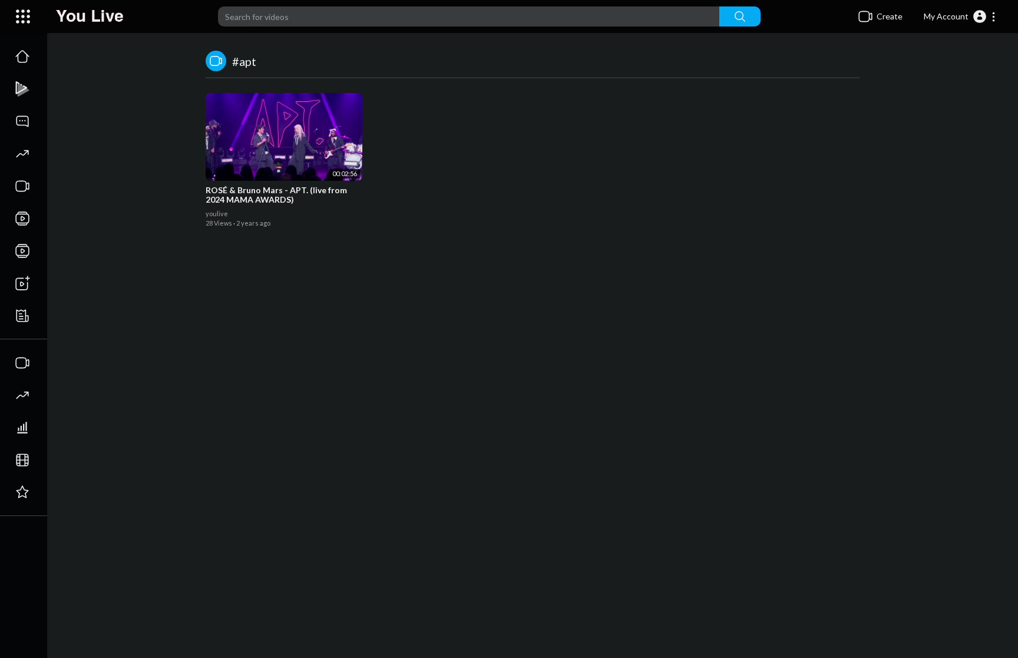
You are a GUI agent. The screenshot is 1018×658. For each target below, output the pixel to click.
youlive (217, 213)
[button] (960, 16)
